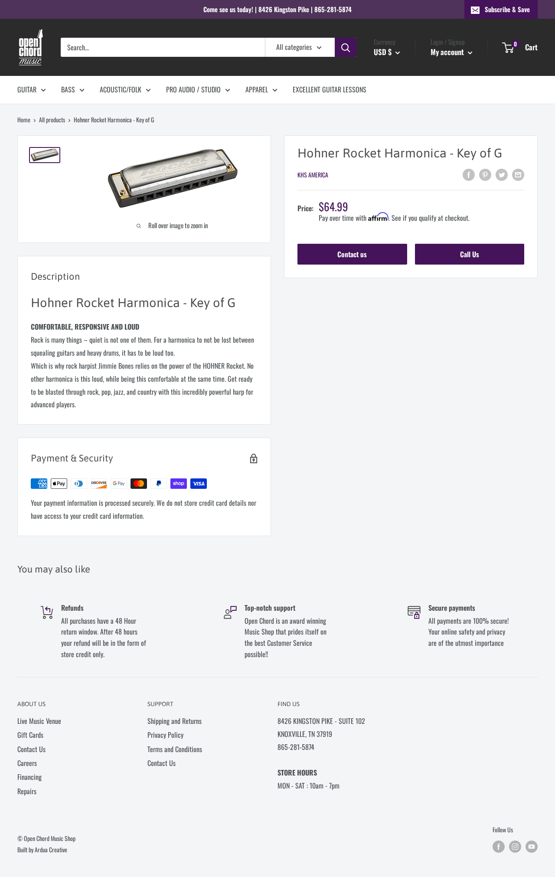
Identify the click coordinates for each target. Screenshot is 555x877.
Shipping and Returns (174, 721)
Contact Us (31, 749)
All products (52, 119)
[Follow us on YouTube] (532, 847)
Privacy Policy (165, 735)
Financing (29, 777)
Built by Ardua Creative (42, 849)
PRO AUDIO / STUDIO (193, 89)
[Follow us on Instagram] (515, 847)
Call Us (469, 254)
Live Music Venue (39, 721)
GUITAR (26, 89)
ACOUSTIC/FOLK (120, 89)
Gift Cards (30, 735)
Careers (27, 763)
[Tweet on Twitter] (502, 173)
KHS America (312, 175)
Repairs (26, 791)
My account (448, 51)
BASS (68, 89)
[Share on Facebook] (469, 173)
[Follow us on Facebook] (499, 847)
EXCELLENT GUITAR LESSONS (329, 89)
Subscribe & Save (507, 9)
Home (23, 119)
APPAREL (256, 89)
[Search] (345, 47)
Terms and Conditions (174, 749)
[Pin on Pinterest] (485, 173)
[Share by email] (518, 173)
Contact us (352, 254)
